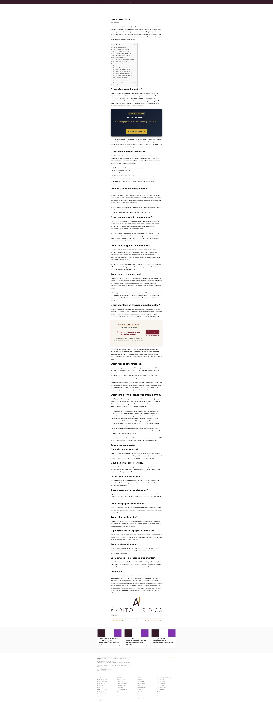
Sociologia (99, 698)
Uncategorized (100, 700)
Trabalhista (159, 698)
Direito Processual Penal (122, 689)
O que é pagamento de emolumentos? (121, 53)
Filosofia (158, 691)
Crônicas (139, 677)
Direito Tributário (160, 689)
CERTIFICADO (141, 2)
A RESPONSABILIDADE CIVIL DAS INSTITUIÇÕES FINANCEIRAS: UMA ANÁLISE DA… (108, 641)
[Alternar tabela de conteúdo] (134, 45)
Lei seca (119, 693)
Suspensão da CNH (141, 698)
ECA (118, 691)
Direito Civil (114, 615)
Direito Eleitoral (100, 685)
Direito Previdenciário (141, 687)
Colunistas (119, 677)
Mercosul (159, 693)
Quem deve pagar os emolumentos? (121, 55)
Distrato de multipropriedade (153, 620)
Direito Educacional (161, 683)
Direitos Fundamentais (118, 620)
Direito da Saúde (120, 681)
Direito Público (140, 689)
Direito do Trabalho (141, 683)
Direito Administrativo (102, 679)
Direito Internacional (161, 685)
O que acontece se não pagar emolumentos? (123, 59)
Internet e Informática (102, 693)
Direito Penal (120, 687)
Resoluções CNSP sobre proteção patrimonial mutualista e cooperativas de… (163, 640)
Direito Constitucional (102, 681)
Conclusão (115, 84)
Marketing (139, 693)
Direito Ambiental (121, 679)
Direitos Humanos (101, 691)
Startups (119, 698)
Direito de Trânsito (161, 681)
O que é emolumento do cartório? (120, 49)
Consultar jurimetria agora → (136, 131)
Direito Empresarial (121, 685)
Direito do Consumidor (122, 683)
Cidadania (159, 675)
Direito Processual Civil (102, 689)
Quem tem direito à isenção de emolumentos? (123, 63)
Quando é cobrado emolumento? (120, 51)
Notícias (120, 2)
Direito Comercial (160, 679)
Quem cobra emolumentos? (119, 57)
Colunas (99, 677)
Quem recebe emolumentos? (119, 61)
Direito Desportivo (101, 683)
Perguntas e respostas (118, 66)
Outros (138, 695)
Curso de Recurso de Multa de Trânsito (159, 2)
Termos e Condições (171, 657)
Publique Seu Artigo (130, 2)
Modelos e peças (101, 695)
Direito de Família (140, 681)
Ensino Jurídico (140, 691)
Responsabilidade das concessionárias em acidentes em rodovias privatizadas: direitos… (136, 641)
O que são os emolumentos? (119, 47)
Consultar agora (152, 332)
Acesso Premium (120, 675)
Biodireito (139, 675)
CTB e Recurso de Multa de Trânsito (164, 677)
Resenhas (159, 695)
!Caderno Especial (101, 675)
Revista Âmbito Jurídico (109, 2)
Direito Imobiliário (140, 685)
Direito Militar (100, 687)
